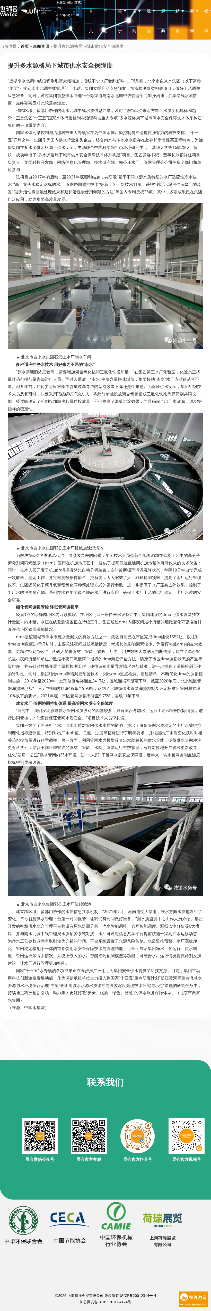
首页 (91, 20)
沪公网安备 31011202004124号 (105, 1301)
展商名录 (163, 40)
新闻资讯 (41, 46)
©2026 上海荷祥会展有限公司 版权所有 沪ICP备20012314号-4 (105, 1295)
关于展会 (120, 40)
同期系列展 (105, 50)
